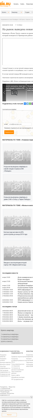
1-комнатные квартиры (10, 334)
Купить (16, 4)
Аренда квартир (5, 362)
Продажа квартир (3, 355)
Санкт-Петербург (4, 6)
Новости (28, 19)
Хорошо (9, 414)
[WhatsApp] (30, 104)
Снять (22, 4)
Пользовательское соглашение (17, 365)
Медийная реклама (17, 377)
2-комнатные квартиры (10, 337)
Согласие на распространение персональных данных (17, 370)
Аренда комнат (5, 364)
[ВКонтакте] (25, 104)
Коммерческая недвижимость (5, 375)
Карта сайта (15, 375)
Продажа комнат (3, 359)
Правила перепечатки (18, 357)
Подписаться (9, 132)
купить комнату (7, 341)
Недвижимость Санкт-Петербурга (9, 19)
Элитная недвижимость (5, 367)
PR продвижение (17, 379)
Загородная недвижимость (5, 371)
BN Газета (22, 19)
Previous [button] (4, 92)
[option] (14, 92)
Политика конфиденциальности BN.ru (18, 360)
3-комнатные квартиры (10, 339)
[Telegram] (27, 104)
